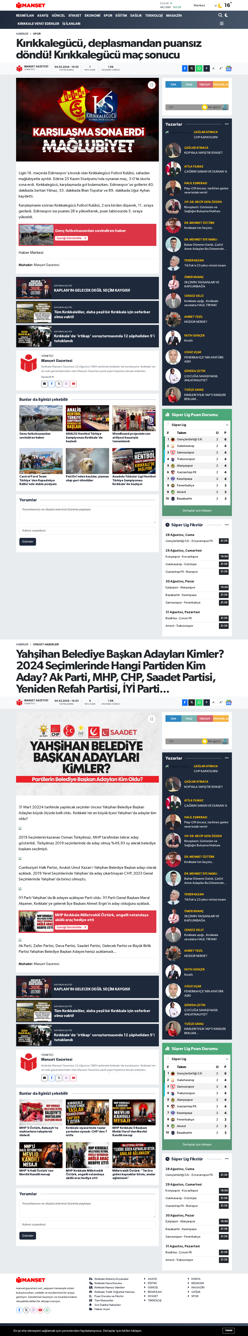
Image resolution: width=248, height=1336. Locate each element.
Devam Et (46, 377)
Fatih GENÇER (194, 335)
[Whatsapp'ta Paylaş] (199, 68)
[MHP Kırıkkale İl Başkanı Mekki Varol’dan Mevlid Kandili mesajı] (134, 1112)
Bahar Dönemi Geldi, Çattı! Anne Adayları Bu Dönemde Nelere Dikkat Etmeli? (204, 247)
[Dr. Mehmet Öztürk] (173, 225)
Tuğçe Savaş (194, 389)
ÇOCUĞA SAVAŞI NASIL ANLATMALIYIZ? (201, 378)
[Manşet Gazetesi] (28, 363)
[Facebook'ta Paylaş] (185, 68)
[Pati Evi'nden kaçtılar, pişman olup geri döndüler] (87, 461)
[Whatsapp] (47, 1310)
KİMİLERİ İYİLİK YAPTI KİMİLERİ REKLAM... (205, 397)
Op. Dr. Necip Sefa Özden (203, 202)
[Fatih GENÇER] (173, 338)
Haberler (22, 34)
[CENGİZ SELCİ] (173, 300)
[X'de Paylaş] (191, 68)
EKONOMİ (92, 15)
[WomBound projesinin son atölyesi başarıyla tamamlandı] (134, 418)
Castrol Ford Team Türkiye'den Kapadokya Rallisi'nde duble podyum (38, 480)
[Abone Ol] (228, 68)
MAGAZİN (174, 15)
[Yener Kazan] (173, 263)
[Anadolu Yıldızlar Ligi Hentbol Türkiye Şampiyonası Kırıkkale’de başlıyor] (134, 461)
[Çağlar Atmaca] (177, 132)
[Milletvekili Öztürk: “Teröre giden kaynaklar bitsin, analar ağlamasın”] (134, 1155)
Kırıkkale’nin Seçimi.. (198, 228)
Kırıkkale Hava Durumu (108, 1283)
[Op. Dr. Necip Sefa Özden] (173, 206)
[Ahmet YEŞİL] (173, 319)
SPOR (108, 15)
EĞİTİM (121, 15)
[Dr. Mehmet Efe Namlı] (173, 244)
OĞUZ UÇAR (192, 352)
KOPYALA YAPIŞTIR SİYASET (203, 153)
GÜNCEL (58, 15)
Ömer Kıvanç (194, 277)
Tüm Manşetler (104, 1300)
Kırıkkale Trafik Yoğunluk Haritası (115, 1291)
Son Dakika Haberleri (108, 1304)
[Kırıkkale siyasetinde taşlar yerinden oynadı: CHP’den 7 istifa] (87, 1112)
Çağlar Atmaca (206, 132)
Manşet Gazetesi (56, 361)
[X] (26, 1310)
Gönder (28, 541)
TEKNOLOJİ (154, 15)
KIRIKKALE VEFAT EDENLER (38, 23)
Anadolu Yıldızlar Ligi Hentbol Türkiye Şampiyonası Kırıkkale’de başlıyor (134, 480)
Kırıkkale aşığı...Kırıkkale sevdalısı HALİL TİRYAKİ (201, 303)
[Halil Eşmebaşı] (173, 188)
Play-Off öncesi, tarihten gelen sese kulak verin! (206, 190)
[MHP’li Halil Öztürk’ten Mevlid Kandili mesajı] (41, 1155)
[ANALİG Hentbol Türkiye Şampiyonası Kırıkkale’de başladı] (87, 418)
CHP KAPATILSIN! (206, 137)
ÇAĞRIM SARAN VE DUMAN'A (205, 171)
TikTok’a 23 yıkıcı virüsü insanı (205, 265)
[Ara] (220, 15)
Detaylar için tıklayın (197, 510)
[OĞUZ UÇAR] (173, 357)
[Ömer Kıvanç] (173, 281)
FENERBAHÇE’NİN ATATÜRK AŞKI (204, 359)
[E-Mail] (44, 384)
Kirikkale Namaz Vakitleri (110, 1287)
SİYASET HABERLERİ (46, 644)
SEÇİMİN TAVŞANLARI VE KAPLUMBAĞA (201, 284)
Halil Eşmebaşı (195, 183)
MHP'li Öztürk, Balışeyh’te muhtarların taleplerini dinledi (38, 1131)
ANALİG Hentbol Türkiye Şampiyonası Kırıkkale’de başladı (84, 437)
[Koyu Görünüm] (226, 15)
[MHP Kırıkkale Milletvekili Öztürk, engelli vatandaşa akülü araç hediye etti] (87, 1155)
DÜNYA (196, 1279)
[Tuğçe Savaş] (173, 394)
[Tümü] (227, 124)
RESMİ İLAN (25, 15)
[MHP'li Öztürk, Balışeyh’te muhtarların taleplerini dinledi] (41, 1112)
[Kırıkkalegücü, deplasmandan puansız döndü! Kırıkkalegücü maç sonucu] (87, 119)
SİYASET (74, 15)
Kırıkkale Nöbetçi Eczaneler (112, 1279)
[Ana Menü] (221, 24)
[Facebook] (51, 384)
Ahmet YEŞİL (193, 316)
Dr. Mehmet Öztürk (199, 223)
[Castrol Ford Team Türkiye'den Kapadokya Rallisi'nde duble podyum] (41, 461)
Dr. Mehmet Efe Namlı (200, 239)
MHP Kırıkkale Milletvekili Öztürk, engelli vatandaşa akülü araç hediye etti (85, 1174)
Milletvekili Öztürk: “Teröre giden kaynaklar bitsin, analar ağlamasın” (133, 1174)
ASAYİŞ (42, 15)
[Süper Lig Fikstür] (227, 525)
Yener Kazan (194, 260)
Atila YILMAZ (193, 166)
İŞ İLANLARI (71, 23)
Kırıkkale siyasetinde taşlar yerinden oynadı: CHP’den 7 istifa (86, 1131)
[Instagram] (66, 384)
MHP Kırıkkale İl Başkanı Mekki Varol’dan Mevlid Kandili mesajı (129, 1131)
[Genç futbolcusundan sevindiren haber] (41, 418)
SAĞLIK (136, 15)
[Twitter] (59, 384)
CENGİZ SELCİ (194, 296)
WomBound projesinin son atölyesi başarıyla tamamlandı (131, 437)
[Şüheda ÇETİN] (173, 375)
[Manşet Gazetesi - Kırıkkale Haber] (30, 5)
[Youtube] (73, 384)
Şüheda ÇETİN (194, 371)
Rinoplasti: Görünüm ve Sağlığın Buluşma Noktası (202, 209)
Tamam (228, 1330)
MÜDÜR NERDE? (195, 322)
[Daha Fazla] (206, 68)
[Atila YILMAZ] (173, 169)
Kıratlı (188, 340)
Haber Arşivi (102, 1309)
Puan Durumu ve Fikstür (109, 1296)
